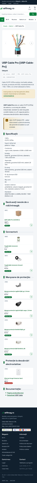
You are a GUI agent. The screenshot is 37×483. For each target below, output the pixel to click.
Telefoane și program (26, 463)
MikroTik (24, 1)
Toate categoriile (7, 455)
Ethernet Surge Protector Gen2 (13, 378)
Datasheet (15, 395)
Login (9, 3)
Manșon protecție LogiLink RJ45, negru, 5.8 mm (18, 310)
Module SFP (5, 446)
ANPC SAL (5, 480)
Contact (4, 3)
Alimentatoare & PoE (8, 452)
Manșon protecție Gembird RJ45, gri (14, 329)
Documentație (23, 440)
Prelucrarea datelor (25, 446)
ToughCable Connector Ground (13, 265)
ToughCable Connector (11, 246)
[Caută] (33, 14)
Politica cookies (24, 449)
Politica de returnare (25, 443)
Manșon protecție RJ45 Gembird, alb (14, 348)
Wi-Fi (7, 19)
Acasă (5, 26)
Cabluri (11, 26)
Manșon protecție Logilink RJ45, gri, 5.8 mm (17, 291)
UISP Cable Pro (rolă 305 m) (12, 220)
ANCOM (12, 480)
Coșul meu (5, 469)
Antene (4, 449)
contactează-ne (9, 96)
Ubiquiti (18, 1)
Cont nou (15, 3)
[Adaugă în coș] (31, 225)
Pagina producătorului (15, 393)
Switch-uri (22, 19)
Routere (14, 19)
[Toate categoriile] (2, 19)
